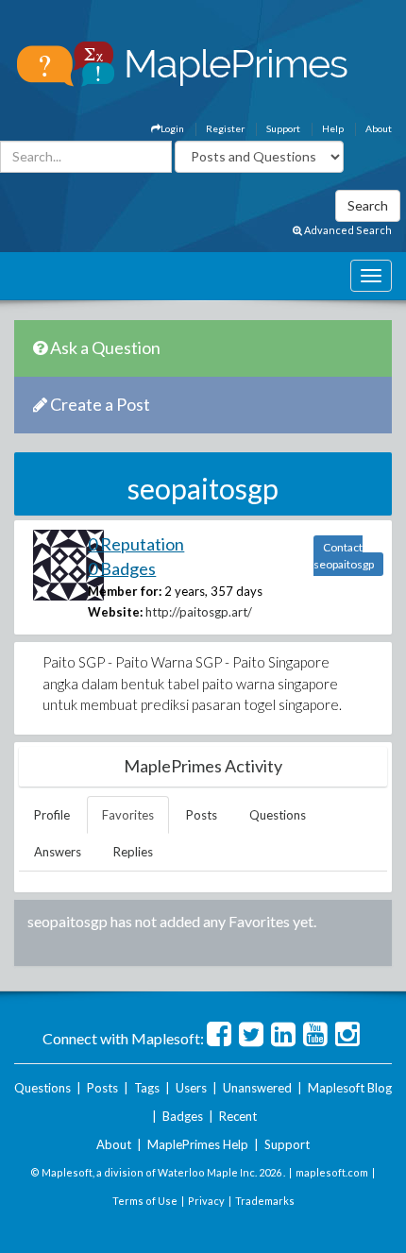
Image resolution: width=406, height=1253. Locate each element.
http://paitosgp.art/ (198, 611)
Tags (147, 1087)
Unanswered (257, 1087)
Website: (115, 611)
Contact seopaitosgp (343, 555)
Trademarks (265, 1200)
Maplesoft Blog (350, 1087)
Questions (277, 814)
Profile (52, 814)
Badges (182, 1116)
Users (191, 1087)
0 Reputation (136, 543)
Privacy (206, 1200)
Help (333, 128)
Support (283, 128)
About (378, 128)
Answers (57, 851)
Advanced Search (347, 230)
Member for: (124, 591)
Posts (201, 814)
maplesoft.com (332, 1172)
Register (225, 128)
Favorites (128, 814)
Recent (238, 1116)
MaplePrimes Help (197, 1144)
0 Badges (122, 568)
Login (172, 128)
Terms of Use (145, 1200)
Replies (133, 851)
